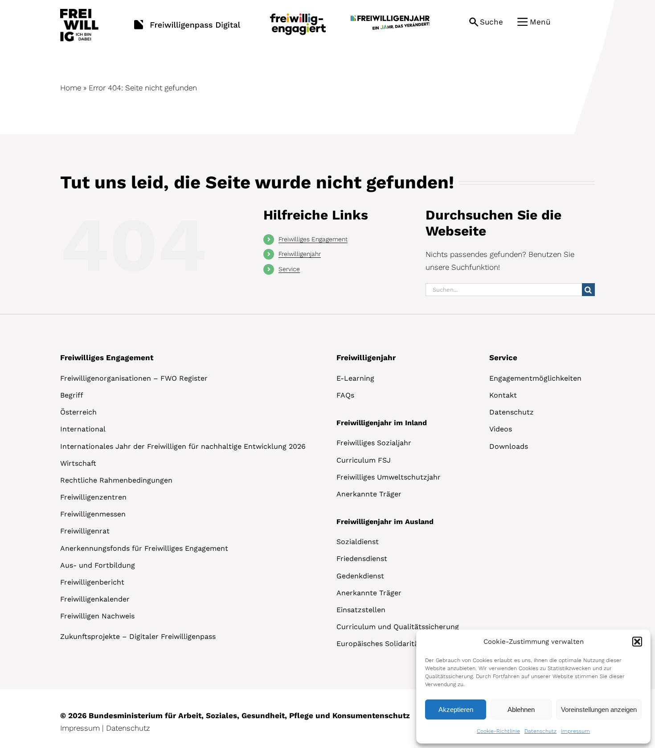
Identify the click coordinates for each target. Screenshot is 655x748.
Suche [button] (491, 21)
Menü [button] (540, 21)
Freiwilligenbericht (92, 582)
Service (289, 268)
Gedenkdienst (360, 576)
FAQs (345, 395)
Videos (500, 429)
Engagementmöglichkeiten (535, 378)
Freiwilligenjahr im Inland (381, 423)
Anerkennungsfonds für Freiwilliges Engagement (144, 548)
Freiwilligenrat (85, 531)
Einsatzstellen (360, 610)
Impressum (575, 731)
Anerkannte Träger (368, 494)
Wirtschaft (78, 463)
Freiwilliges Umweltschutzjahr (388, 477)
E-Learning (355, 378)
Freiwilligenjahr (299, 253)
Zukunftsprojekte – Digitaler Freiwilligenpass (138, 636)
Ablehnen (521, 709)
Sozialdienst (357, 541)
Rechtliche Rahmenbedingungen (116, 480)
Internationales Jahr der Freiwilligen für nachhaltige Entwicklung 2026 (183, 446)
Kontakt (503, 395)
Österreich (78, 412)
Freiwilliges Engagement (313, 239)
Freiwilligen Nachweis (97, 616)
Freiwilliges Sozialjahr (373, 443)
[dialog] (533, 687)
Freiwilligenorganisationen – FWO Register (134, 378)
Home (70, 87)
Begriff (71, 395)
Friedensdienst (361, 558)
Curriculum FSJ (363, 460)
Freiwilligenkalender (95, 599)
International (83, 429)
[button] (637, 641)
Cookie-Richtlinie (498, 731)
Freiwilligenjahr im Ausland (385, 521)
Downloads (508, 446)
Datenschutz (540, 731)
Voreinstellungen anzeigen (599, 709)
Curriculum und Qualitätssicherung (397, 626)
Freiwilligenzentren (93, 497)
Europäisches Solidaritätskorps (390, 643)
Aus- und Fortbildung (97, 565)
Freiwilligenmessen (93, 514)
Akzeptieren (455, 709)
